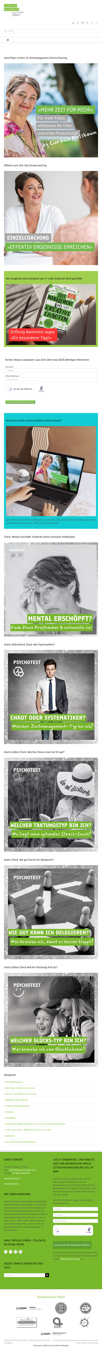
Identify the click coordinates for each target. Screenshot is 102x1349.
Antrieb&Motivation (14, 1082)
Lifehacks (10, 1112)
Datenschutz (47, 1345)
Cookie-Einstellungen (61, 1345)
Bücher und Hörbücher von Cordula (21, 1094)
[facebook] (97, 23)
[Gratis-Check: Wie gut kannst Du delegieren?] (51, 866)
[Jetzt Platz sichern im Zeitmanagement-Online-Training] (51, 110)
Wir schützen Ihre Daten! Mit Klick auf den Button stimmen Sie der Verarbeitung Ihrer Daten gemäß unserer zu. (75, 1255)
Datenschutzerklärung (70, 1259)
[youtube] (83, 23)
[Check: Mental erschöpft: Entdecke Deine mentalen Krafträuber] (51, 544)
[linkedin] (73, 23)
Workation (10, 1136)
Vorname (9, 367)
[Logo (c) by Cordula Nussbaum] (13, 5)
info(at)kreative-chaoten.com (22, 1170)
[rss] (87, 23)
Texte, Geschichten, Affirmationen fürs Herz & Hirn (28, 1130)
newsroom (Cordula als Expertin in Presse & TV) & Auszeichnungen (36, 1124)
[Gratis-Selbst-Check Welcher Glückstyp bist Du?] (51, 974)
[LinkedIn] (5, 1252)
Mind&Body (11, 1118)
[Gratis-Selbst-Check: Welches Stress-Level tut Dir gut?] (51, 805)
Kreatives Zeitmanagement (18, 1106)
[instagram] (78, 23)
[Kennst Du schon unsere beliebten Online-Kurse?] (51, 471)
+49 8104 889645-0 (21, 1173)
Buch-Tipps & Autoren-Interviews (20, 1088)
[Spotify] (20, 1252)
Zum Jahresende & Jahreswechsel (21, 1142)
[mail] (92, 23)
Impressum (37, 1345)
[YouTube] (15, 1252)
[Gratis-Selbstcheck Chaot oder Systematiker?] (51, 697)
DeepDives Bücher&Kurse (17, 1100)
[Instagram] (10, 1252)
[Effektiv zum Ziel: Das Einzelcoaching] (51, 218)
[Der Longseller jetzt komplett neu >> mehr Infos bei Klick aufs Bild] (51, 314)
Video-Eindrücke (11, 1184)
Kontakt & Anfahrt (12, 1178)
